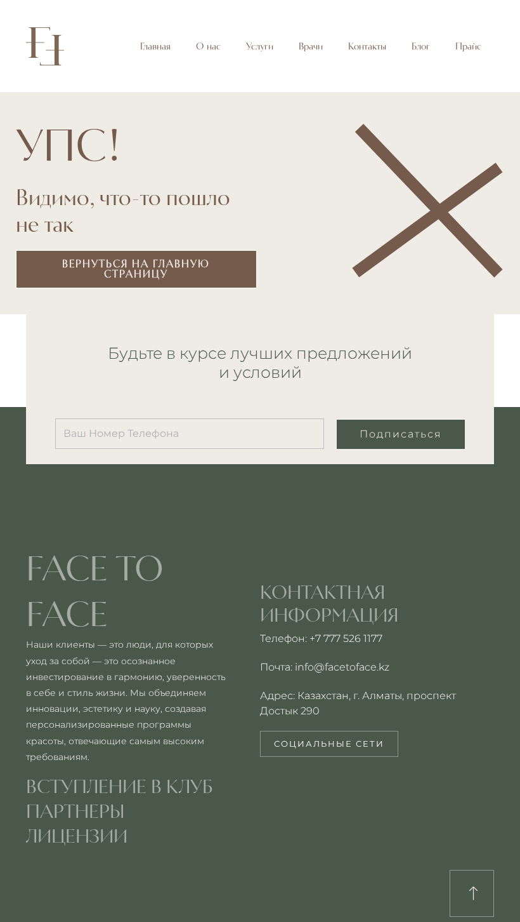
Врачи (311, 46)
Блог (421, 46)
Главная (155, 46)
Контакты (367, 46)
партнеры (75, 810)
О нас (208, 46)
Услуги (259, 46)
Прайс (468, 46)
